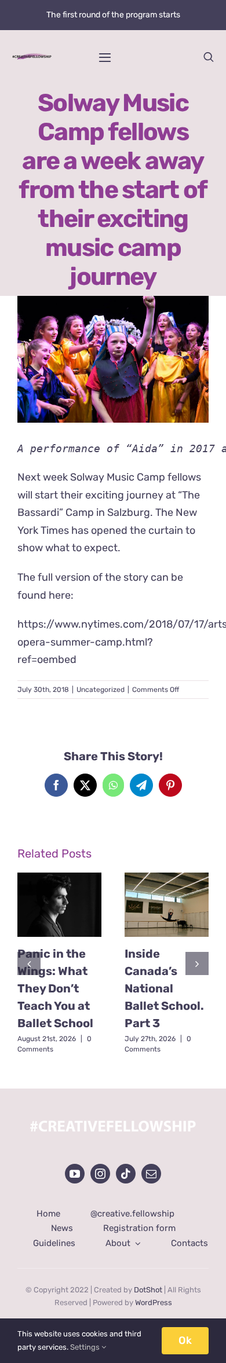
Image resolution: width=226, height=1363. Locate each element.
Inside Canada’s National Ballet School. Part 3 (164, 988)
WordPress (153, 1302)
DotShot (148, 1289)
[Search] (208, 57)
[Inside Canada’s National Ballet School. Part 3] (167, 905)
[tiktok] (126, 1174)
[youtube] (75, 1174)
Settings (85, 1347)
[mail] (151, 1174)
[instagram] (100, 1174)
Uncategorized (100, 690)
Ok (185, 1340)
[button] (29, 963)
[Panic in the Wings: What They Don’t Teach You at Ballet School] (59, 905)
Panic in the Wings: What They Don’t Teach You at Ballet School (55, 988)
